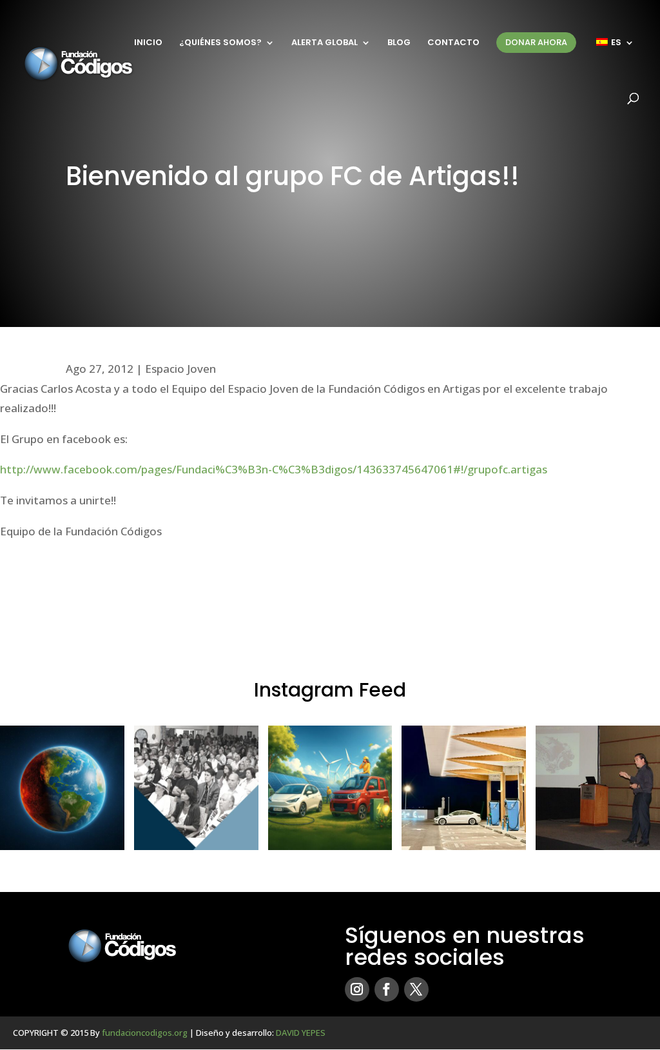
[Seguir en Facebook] (386, 989)
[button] (62, 788)
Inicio (148, 43)
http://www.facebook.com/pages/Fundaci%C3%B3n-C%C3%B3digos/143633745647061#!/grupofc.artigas (273, 469)
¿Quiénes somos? (220, 43)
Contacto (453, 43)
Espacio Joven (180, 368)
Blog (399, 43)
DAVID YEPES (300, 1032)
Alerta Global (324, 43)
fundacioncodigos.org (145, 1032)
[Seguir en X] (416, 989)
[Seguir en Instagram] (357, 989)
